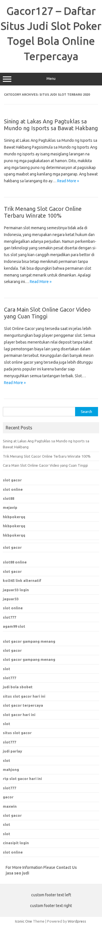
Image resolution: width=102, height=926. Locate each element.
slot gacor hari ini (19, 715)
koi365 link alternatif (22, 580)
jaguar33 (11, 599)
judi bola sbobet (18, 687)
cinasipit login (16, 843)
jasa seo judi (17, 873)
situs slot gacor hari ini (24, 696)
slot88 (8, 498)
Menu (51, 78)
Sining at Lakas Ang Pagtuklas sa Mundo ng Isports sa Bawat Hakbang (51, 124)
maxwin (10, 806)
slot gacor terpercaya (23, 705)
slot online (13, 489)
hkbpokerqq (14, 517)
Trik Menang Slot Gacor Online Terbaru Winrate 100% (43, 212)
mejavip (10, 507)
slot (6, 669)
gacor (8, 797)
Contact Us (66, 867)
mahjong (11, 769)
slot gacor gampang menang (29, 641)
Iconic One (23, 921)
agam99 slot (14, 626)
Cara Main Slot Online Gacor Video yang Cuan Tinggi (45, 465)
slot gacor (12, 480)
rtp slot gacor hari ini (22, 779)
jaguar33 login (16, 590)
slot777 (9, 617)
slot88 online (15, 562)
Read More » (68, 181)
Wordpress (77, 921)
